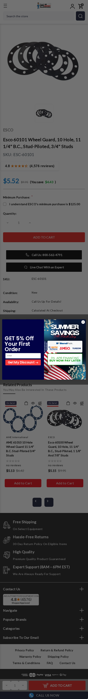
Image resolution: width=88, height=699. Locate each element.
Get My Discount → (23, 362)
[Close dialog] (83, 322)
